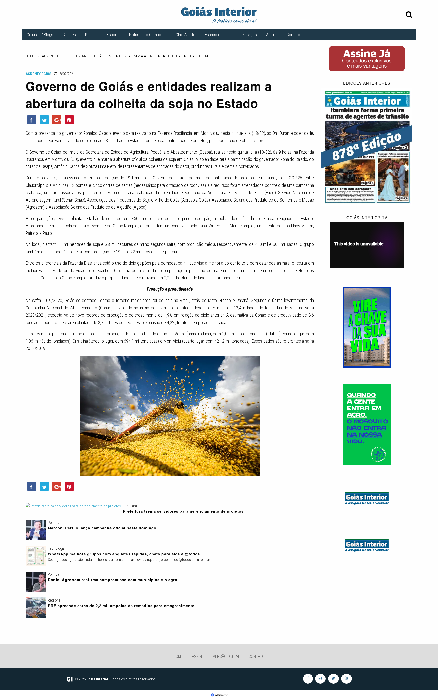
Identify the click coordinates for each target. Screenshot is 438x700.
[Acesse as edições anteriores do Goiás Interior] (366, 146)
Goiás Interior (97, 679)
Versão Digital (226, 656)
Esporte (113, 34)
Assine (271, 34)
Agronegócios (38, 74)
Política (91, 34)
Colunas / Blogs (40, 34)
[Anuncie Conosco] (367, 497)
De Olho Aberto (182, 34)
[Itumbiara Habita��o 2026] (367, 327)
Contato (293, 34)
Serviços (249, 34)
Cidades (69, 34)
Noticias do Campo (145, 34)
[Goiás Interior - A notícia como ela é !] (219, 14)
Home (178, 656)
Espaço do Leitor (219, 34)
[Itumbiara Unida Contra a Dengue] (367, 424)
